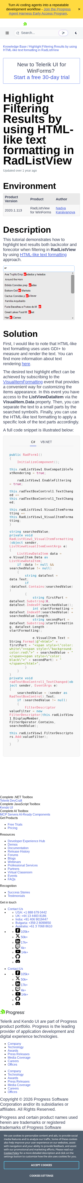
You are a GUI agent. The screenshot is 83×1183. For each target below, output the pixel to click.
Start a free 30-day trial (41, 77)
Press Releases (19, 1054)
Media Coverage (19, 1057)
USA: (31, 912)
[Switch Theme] (76, 33)
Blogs (12, 858)
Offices (12, 1064)
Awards (13, 1050)
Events (12, 875)
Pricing (12, 828)
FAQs (11, 879)
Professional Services (23, 865)
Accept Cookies (41, 1165)
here (26, 363)
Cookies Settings (41, 1175)
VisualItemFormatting (23, 381)
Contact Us (15, 909)
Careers (13, 1061)
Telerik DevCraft (11, 800)
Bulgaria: (33, 922)
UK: (30, 916)
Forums (13, 855)
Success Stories (19, 892)
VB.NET (46, 442)
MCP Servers (9, 814)
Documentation (18, 848)
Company (14, 1043)
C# (33, 442)
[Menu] (7, 32)
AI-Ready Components (34, 814)
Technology (16, 1047)
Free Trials (15, 824)
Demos (13, 844)
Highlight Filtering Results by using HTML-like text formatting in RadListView (40, 48)
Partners (13, 868)
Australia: (33, 926)
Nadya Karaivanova (65, 210)
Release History (19, 851)
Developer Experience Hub (26, 841)
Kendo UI (6, 807)
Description (27, 230)
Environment (29, 186)
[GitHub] (17, 957)
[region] (41, 1157)
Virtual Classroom (20, 872)
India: (31, 919)
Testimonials (16, 895)
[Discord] (17, 962)
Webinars (14, 862)
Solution (20, 334)
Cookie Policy (11, 1153)
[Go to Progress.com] (12, 1014)
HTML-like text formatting (43, 254)
